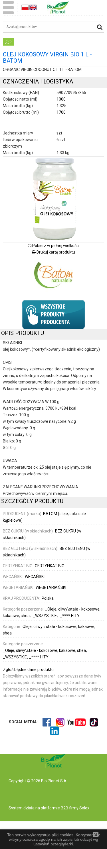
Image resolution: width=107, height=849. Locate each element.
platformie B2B (54, 808)
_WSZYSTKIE (15, 657)
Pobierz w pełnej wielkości (55, 245)
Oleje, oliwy (33, 626)
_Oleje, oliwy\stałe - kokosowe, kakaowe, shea (45, 650)
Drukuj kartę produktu (55, 252)
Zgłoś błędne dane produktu (28, 669)
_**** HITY (39, 657)
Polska (48, 598)
